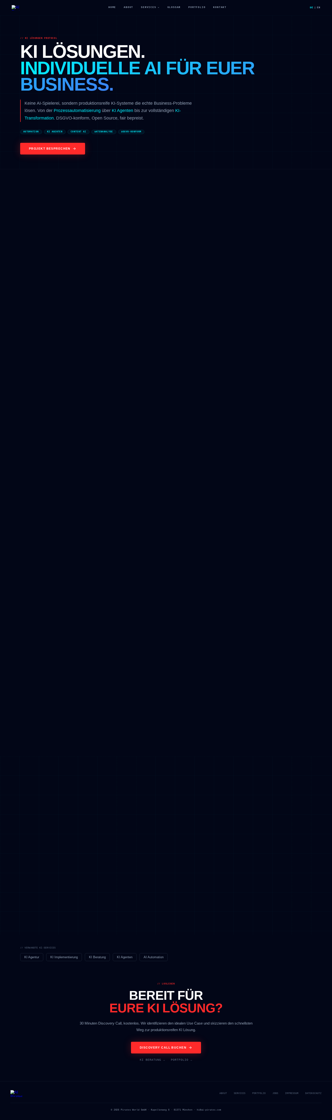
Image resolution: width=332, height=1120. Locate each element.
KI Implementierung (64, 957)
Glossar (174, 7)
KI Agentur (31, 957)
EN (318, 7)
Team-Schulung (159, 696)
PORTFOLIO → (181, 1060)
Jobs (275, 1093)
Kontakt (220, 7)
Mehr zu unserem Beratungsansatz (138, 616)
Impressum (291, 1093)
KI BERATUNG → (152, 1060)
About (128, 7)
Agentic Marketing (238, 284)
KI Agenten (122, 110)
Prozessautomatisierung (77, 110)
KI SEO (247, 273)
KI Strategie (242, 485)
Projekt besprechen (49, 148)
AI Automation (154, 957)
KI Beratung (97, 957)
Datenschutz (313, 1093)
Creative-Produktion (286, 337)
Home (112, 7)
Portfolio (196, 7)
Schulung (264, 485)
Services (148, 7)
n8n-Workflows (44, 279)
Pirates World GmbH (134, 1110)
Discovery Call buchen (163, 1047)
